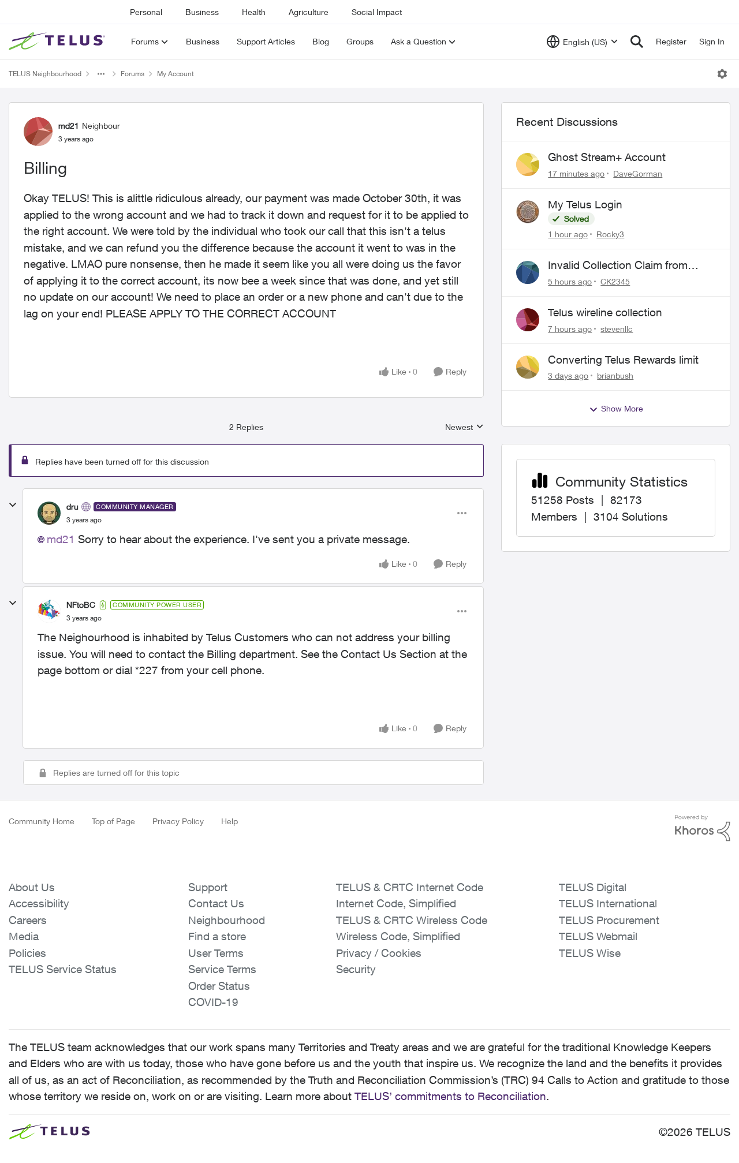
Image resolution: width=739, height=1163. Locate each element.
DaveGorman (637, 173)
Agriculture (309, 12)
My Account (175, 73)
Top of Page (113, 821)
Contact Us (216, 903)
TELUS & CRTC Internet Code (409, 887)
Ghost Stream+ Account (607, 157)
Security (356, 969)
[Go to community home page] (58, 41)
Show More (622, 408)
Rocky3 (610, 234)
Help (229, 821)
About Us (32, 887)
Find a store (217, 936)
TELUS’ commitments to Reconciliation (450, 1096)
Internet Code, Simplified (396, 903)
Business (202, 12)
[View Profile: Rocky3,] (527, 211)
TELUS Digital (592, 887)
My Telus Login (585, 204)
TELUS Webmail (598, 936)
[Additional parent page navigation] (101, 74)
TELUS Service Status (63, 969)
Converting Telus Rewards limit (623, 359)
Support (207, 887)
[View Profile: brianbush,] (527, 367)
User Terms (216, 953)
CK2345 (615, 281)
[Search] (637, 41)
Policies (27, 953)
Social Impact (377, 12)
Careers (28, 920)
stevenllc (616, 329)
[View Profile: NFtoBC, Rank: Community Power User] (49, 611)
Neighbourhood (226, 920)
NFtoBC (80, 604)
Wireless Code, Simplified (398, 936)
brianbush (615, 375)
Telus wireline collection (605, 312)
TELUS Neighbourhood (45, 73)
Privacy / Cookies (378, 953)
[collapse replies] (13, 505)
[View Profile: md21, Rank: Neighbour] (38, 131)
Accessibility (39, 903)
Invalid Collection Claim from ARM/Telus (618, 265)
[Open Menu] (722, 74)
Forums (132, 73)
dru (72, 506)
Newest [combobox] (464, 427)
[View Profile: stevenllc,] (527, 319)
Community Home (41, 821)
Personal (146, 12)
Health (254, 12)
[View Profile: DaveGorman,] (527, 164)
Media (24, 936)
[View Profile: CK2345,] (527, 272)
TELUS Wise (590, 953)
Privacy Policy (178, 821)
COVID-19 (213, 1002)
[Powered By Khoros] (702, 828)
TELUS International (608, 903)
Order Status (219, 985)
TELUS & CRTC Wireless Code (411, 920)
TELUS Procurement (609, 920)
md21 (68, 125)
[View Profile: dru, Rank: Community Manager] (49, 513)
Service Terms (222, 969)
